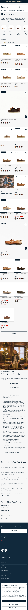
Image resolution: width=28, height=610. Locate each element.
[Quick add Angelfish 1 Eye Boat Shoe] (11, 46)
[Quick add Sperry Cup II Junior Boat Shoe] (11, 309)
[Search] (20, 7)
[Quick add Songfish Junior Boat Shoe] (11, 129)
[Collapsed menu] (26, 7)
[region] (14, 596)
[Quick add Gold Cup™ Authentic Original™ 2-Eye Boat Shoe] (26, 153)
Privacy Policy (12, 594)
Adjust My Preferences (14, 607)
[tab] (3, 212)
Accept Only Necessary (14, 604)
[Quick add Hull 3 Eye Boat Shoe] (26, 284)
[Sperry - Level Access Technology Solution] (14, 550)
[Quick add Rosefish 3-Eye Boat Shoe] (26, 70)
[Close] (26, 584)
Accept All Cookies (14, 600)
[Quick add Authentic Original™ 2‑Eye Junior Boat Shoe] (11, 260)
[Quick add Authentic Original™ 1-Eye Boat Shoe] (11, 284)
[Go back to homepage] (5, 7)
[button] (23, 7)
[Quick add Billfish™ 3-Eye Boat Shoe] (11, 70)
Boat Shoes (3, 39)
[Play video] (26, 368)
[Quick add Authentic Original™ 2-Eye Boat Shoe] (26, 46)
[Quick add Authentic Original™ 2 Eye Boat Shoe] (26, 200)
